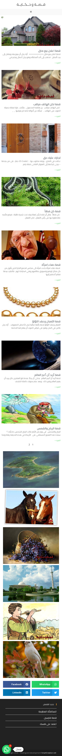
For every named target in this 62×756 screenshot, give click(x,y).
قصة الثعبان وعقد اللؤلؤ (46, 321)
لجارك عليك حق (51, 157)
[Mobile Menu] (31, 12)
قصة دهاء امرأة (51, 264)
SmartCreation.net (48, 753)
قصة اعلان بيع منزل (49, 50)
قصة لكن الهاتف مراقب (46, 104)
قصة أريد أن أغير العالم (47, 374)
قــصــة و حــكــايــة (31, 4)
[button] (45, 684)
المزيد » (57, 62)
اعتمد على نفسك (48, 724)
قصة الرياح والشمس (48, 428)
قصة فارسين (50, 718)
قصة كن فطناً (52, 211)
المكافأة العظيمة (48, 711)
